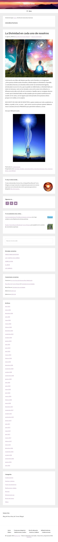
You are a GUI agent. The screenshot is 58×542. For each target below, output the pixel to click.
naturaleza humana (39, 169)
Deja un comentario (36, 36)
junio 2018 (7, 386)
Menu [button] (30, 11)
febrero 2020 (8, 327)
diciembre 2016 (9, 448)
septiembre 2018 (9, 375)
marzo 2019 (8, 355)
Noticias (7, 491)
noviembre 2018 (9, 368)
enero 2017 (8, 444)
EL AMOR (7, 265)
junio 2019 (7, 348)
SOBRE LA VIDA (9, 261)
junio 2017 (7, 427)
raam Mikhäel (12, 171)
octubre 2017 (8, 413)
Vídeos (6, 502)
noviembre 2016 (9, 451)
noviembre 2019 (9, 334)
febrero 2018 (8, 400)
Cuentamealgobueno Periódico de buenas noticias (18, 217)
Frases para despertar (10, 484)
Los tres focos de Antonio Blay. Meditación (21, 280)
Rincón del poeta (9, 498)
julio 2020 (7, 317)
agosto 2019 (8, 341)
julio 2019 (7, 344)
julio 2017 (7, 424)
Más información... (15, 189)
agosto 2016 (8, 462)
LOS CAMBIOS (8, 268)
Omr (46, 169)
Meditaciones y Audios (10, 488)
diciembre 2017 (9, 406)
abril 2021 (7, 306)
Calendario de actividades (28, 284)
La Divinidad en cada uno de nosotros (27, 33)
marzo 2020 (8, 323)
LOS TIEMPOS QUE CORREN (12, 258)
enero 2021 (8, 310)
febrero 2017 (8, 441)
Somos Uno (29, 3)
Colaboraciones (16, 167)
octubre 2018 (8, 372)
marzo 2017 (8, 438)
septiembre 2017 (9, 417)
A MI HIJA (13, 291)
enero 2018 (8, 403)
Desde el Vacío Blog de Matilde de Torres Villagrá (17, 225)
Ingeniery (29, 537)
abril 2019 (7, 351)
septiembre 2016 (9, 458)
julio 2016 (7, 465)
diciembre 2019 (9, 330)
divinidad (16, 169)
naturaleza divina (29, 169)
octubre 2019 (8, 337)
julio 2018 (7, 382)
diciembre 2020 (9, 313)
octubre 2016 (8, 455)
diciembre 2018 (9, 365)
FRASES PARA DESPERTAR (12, 254)
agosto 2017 (8, 420)
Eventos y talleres (9, 481)
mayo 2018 (8, 389)
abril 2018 (7, 393)
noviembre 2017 (9, 410)
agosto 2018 (8, 379)
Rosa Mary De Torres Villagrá (12, 284)
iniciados (22, 169)
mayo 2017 (8, 431)
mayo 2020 (8, 320)
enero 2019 (8, 362)
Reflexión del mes (9, 495)
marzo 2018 (8, 396)
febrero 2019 (8, 358)
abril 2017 (7, 434)
